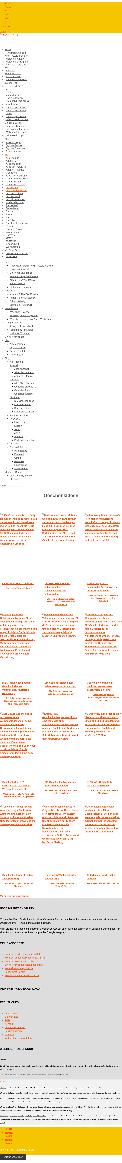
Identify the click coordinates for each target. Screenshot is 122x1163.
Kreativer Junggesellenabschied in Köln (25, 957)
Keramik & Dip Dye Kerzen (15, 66)
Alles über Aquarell (16, 166)
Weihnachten (13, 247)
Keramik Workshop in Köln (19, 968)
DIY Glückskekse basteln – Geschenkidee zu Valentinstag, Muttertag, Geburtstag (18, 701)
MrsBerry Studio (13, 250)
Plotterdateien (13, 151)
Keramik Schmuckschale (13, 72)
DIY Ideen (11, 187)
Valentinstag (12, 232)
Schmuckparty (13, 76)
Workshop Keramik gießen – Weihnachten (16, 118)
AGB (7, 1020)
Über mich (11, 256)
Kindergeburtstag (15, 202)
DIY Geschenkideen (16, 190)
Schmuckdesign (14, 98)
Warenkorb (9, 26)
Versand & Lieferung (15, 1027)
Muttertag (11, 241)
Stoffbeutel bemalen (16, 79)
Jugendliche (11, 83)
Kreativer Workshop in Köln (19, 961)
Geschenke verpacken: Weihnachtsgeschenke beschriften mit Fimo (100, 686)
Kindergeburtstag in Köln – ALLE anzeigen (16, 54)
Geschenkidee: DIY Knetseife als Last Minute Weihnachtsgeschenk (16, 785)
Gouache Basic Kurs (17, 178)
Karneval (10, 235)
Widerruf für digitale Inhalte (19, 1038)
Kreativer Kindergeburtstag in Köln (23, 954)
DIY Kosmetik (13, 196)
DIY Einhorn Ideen (15, 199)
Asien (9, 214)
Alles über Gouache (16, 175)
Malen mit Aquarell (15, 58)
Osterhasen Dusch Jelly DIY (18, 583)
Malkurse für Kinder (16, 132)
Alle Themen (12, 158)
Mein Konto (9, 23)
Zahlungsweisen (13, 1031)
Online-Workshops (14, 135)
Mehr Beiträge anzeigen (14, 896)
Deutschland (12, 208)
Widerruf (9, 1034)
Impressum (11, 1013)
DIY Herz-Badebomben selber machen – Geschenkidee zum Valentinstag (61, 602)
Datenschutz (11, 1016)
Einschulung (12, 244)
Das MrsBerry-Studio (17, 253)
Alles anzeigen (13, 142)
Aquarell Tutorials (15, 169)
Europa (10, 211)
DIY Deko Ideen (14, 193)
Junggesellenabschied (17, 126)
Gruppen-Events (13, 123)
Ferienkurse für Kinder (18, 129)
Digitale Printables (15, 148)
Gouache (11, 172)
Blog (7, 154)
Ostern (9, 238)
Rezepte (10, 226)
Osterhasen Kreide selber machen (103, 883)
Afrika (9, 217)
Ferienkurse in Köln (15, 972)
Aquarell (10, 161)
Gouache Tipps (14, 181)
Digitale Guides (14, 145)
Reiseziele (11, 205)
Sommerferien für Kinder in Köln (22, 975)
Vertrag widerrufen (13, 1157)
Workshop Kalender (16, 107)
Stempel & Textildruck (17, 101)
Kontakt (9, 1024)
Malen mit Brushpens (17, 61)
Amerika (10, 220)
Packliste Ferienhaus (17, 223)
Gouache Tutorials (15, 184)
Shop (7, 139)
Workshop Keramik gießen (15, 112)
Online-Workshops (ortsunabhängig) (24, 964)
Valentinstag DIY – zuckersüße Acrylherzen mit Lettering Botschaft (102, 587)
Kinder (8, 49)
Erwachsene (11, 104)
